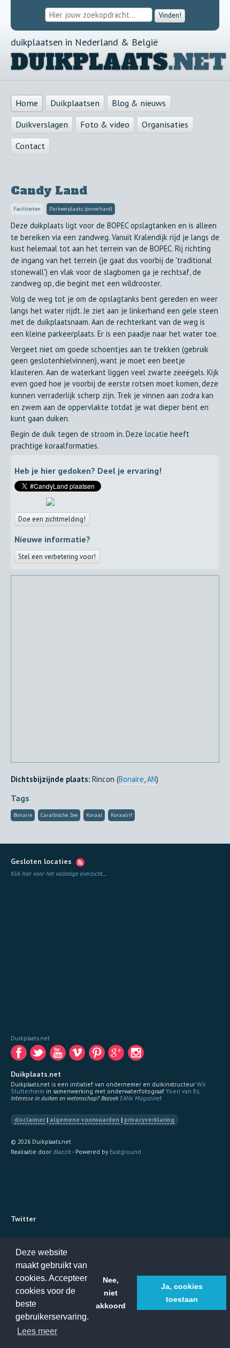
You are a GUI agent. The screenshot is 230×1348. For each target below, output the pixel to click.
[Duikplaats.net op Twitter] (39, 1055)
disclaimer (29, 1120)
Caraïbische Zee (59, 815)
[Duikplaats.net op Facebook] (19, 1055)
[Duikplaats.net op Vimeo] (78, 1055)
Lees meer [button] (37, 1331)
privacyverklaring (149, 1120)
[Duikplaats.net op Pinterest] (97, 1055)
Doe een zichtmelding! (52, 519)
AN (151, 779)
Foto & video (104, 124)
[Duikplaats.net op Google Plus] (117, 1055)
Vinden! (170, 15)
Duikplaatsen (74, 103)
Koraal (94, 815)
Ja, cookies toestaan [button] (182, 1293)
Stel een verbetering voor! (57, 556)
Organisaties (165, 124)
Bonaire (131, 779)
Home (27, 103)
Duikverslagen (42, 124)
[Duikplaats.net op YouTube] (58, 1055)
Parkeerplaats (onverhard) (80, 209)
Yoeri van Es (182, 1091)
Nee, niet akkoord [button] (111, 1293)
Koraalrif (121, 815)
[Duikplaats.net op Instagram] (136, 1055)
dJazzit (62, 1152)
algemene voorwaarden (84, 1120)
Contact (30, 145)
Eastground (125, 1152)
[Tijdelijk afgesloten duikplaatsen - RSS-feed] (80, 862)
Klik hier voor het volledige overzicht (57, 873)
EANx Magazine (139, 1098)
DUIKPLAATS (89, 62)
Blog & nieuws (139, 103)
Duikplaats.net (30, 1038)
